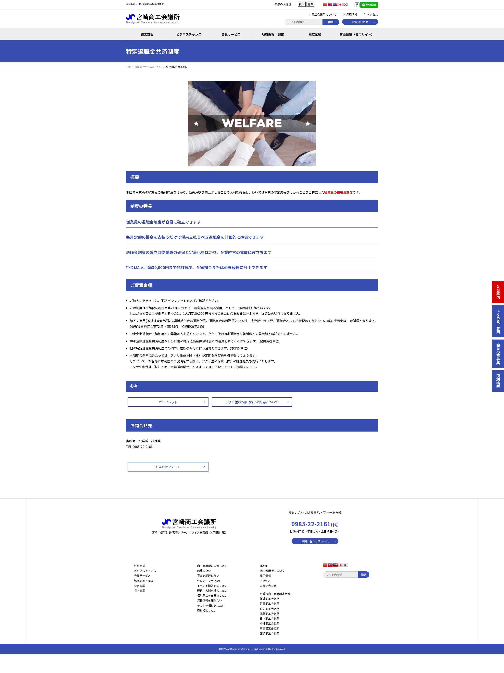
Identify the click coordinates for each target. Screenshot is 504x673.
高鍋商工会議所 (269, 613)
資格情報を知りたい (209, 600)
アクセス (372, 14)
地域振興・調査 (273, 34)
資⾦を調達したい (208, 575)
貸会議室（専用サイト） (357, 34)
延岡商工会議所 (269, 603)
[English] (335, 5)
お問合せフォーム (168, 466)
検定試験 (315, 34)
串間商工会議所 (269, 628)
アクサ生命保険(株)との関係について (252, 402)
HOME (264, 566)
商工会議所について (324, 14)
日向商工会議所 (269, 609)
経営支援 (147, 34)
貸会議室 (139, 590)
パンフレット (168, 402)
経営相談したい (206, 610)
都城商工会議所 (269, 599)
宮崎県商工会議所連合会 (275, 594)
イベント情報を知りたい (212, 586)
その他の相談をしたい (211, 605)
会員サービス (230, 34)
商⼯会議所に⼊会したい (212, 566)
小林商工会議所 (269, 623)
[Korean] (345, 5)
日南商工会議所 (269, 618)
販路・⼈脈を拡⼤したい (212, 590)
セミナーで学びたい (209, 581)
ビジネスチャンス (188, 34)
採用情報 (351, 14)
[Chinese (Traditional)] (330, 5)
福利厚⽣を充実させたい (212, 595)
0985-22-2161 (315, 523)
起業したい (204, 571)
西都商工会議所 (269, 633)
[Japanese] (340, 5)
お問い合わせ (360, 22)
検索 (331, 22)
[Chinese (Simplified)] (325, 5)
